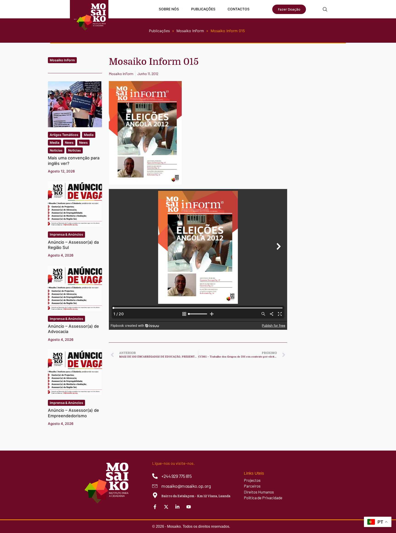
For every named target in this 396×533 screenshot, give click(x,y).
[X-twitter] (166, 507)
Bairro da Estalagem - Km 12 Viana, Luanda (195, 496)
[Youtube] (188, 507)
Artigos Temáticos (64, 135)
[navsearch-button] (325, 9)
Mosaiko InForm (62, 60)
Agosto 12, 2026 (61, 171)
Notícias (56, 150)
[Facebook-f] (155, 507)
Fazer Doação (289, 9)
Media (89, 135)
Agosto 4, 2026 (61, 255)
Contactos (239, 9)
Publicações (203, 9)
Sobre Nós (169, 9)
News (69, 142)
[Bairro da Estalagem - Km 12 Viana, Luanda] (155, 495)
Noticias (74, 150)
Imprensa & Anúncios (66, 234)
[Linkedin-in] (177, 507)
